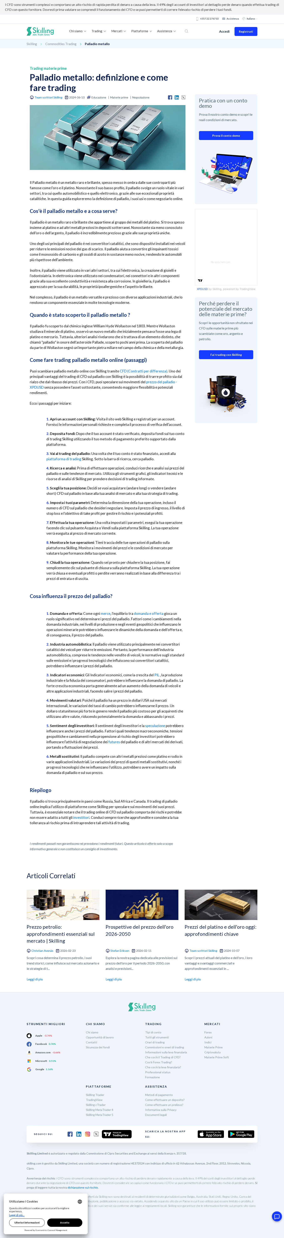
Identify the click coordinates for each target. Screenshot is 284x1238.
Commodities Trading (61, 44)
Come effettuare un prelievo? (164, 1105)
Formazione (152, 1077)
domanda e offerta (148, 613)
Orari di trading (155, 1042)
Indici (207, 1042)
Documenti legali (156, 1114)
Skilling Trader (95, 1095)
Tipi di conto (153, 1032)
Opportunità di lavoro (100, 1037)
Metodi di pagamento (159, 1095)
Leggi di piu (35, 979)
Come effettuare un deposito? (165, 1100)
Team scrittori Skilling (48, 97)
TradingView (94, 1100)
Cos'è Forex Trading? (158, 1062)
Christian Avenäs (42, 950)
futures (114, 742)
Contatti (91, 1042)
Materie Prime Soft (216, 1057)
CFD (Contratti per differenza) (143, 371)
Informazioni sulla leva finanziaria (166, 1052)
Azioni (208, 1037)
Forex (208, 1032)
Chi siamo (92, 1032)
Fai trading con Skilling (226, 354)
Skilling (32, 44)
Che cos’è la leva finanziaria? (163, 1067)
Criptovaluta (212, 1052)
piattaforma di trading (63, 459)
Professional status (157, 1072)
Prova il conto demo (226, 135)
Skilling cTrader (96, 1105)
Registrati (246, 31)
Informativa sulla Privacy (161, 1109)
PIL (156, 675)
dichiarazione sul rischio (83, 1187)
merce (105, 613)
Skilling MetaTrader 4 (99, 1109)
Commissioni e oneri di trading (164, 1047)
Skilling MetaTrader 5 (99, 1114)
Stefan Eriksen (119, 950)
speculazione (155, 725)
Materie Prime (213, 1047)
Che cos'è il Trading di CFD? (163, 1057)
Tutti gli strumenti (157, 1037)
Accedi (224, 31)
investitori (81, 817)
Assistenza (232, 18)
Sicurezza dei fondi (98, 1047)
